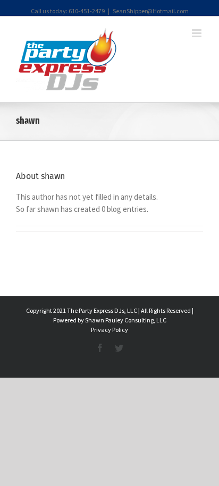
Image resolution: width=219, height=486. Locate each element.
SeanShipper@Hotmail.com (151, 11)
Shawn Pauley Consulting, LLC (125, 320)
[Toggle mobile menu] (197, 33)
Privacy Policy (109, 330)
